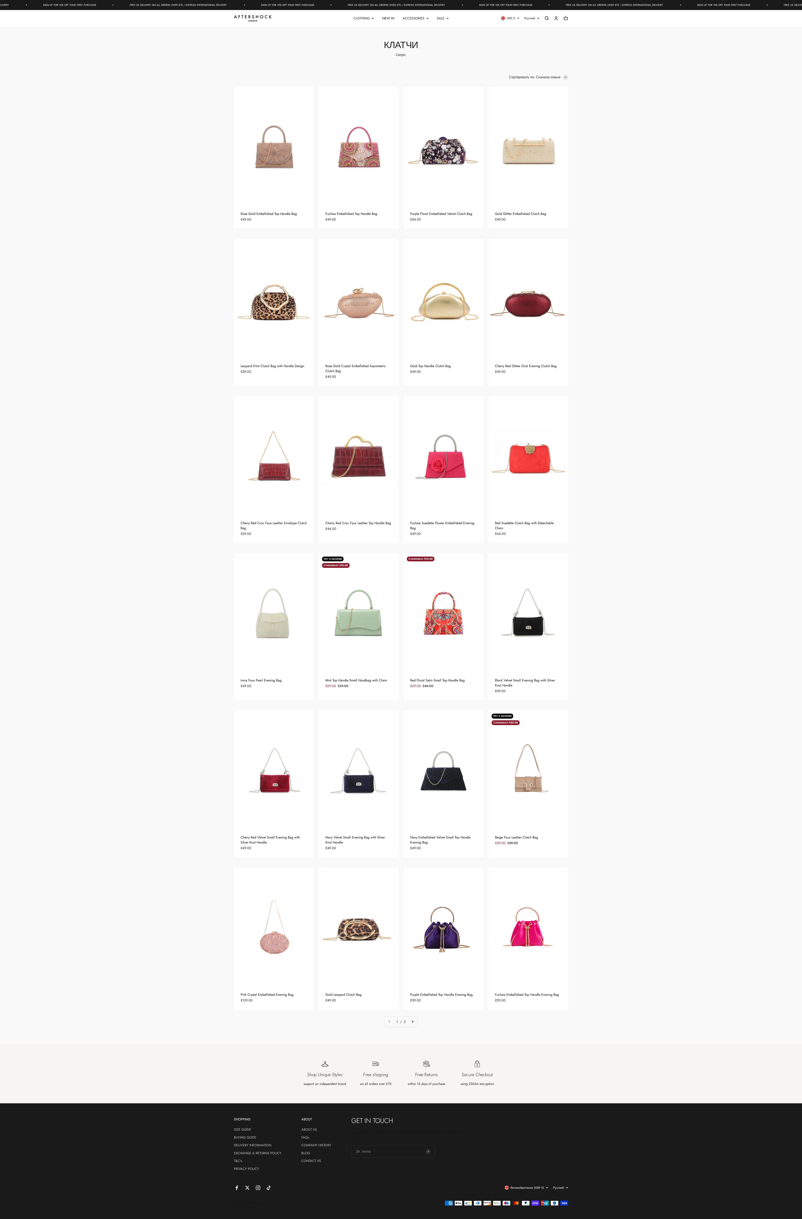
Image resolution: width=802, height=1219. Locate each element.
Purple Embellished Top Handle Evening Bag (441, 994)
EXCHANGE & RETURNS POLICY (257, 1153)
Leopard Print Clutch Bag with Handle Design (272, 366)
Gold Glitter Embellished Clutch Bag (520, 213)
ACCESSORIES (413, 18)
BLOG (305, 1153)
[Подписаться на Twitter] (247, 1188)
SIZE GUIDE (242, 1129)
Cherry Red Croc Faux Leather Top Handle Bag (358, 523)
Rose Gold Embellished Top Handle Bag (269, 213)
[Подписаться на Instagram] (258, 1188)
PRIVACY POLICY (246, 1168)
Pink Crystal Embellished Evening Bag (267, 994)
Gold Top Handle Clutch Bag (430, 366)
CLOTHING (362, 18)
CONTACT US (311, 1160)
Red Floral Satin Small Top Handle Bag (437, 680)
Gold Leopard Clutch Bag (343, 994)
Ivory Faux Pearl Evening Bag (261, 680)
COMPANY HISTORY (316, 1145)
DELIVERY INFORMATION (252, 1145)
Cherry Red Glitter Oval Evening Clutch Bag (526, 366)
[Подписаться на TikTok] (269, 1188)
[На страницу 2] (412, 1022)
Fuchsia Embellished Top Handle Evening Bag (527, 994)
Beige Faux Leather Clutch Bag (516, 837)
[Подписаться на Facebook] (237, 1188)
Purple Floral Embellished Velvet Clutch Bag (441, 213)
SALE (440, 18)
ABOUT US (309, 1129)
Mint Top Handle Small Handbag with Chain (356, 680)
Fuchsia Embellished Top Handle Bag (351, 213)
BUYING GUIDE (245, 1137)
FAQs (305, 1137)
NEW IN (388, 18)
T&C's (238, 1160)
